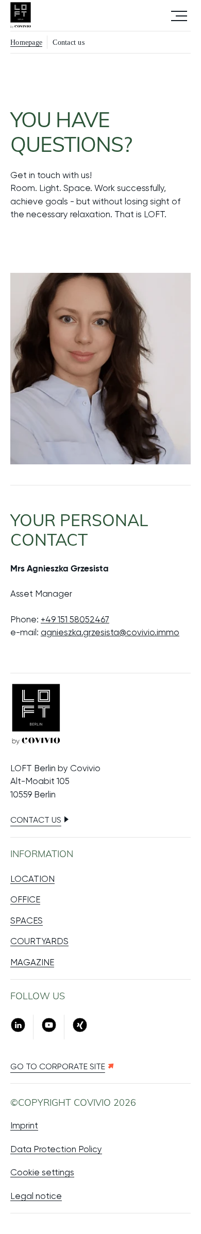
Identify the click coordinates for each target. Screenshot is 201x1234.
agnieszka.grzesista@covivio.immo (110, 632)
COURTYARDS (39, 941)
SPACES (26, 920)
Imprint (24, 1125)
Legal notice (36, 1196)
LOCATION (32, 879)
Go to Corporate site (57, 1066)
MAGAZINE (32, 962)
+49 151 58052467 (75, 619)
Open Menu (179, 15)
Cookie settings (42, 1172)
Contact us (35, 820)
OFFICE (25, 899)
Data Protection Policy (56, 1149)
